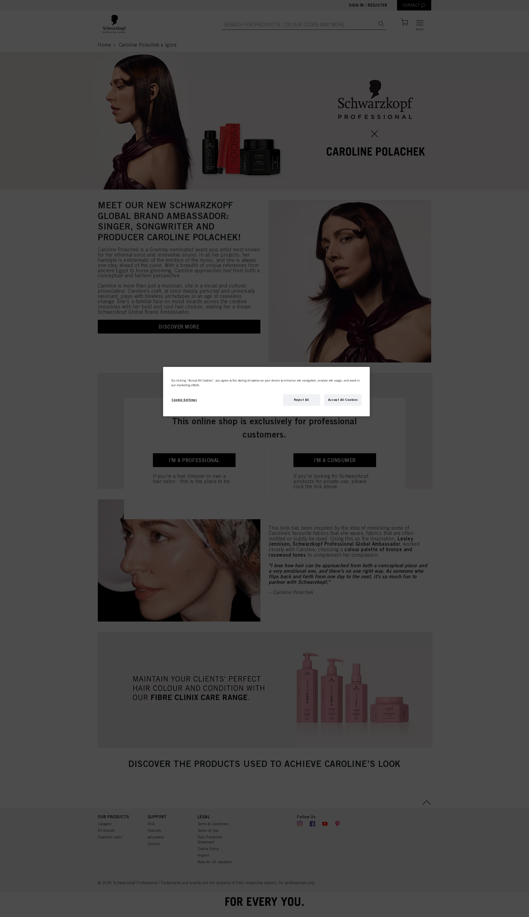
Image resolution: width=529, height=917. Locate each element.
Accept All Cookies (343, 400)
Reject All (301, 400)
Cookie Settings (184, 400)
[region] (266, 391)
